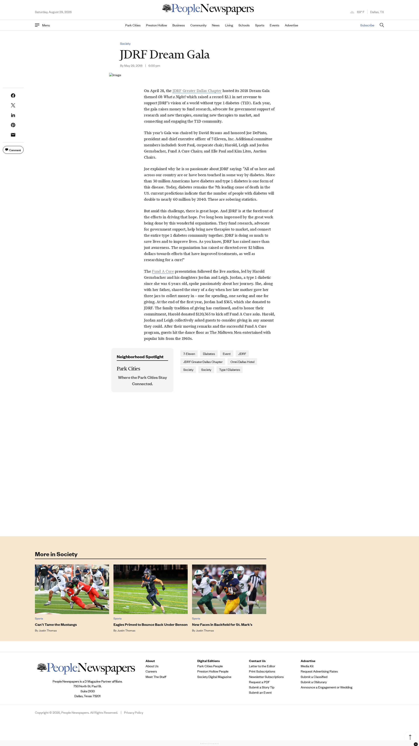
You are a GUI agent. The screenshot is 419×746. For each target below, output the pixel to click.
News (216, 25)
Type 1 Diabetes (229, 369)
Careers (151, 671)
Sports (259, 25)
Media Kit (307, 666)
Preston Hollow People (212, 671)
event (227, 353)
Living (229, 25)
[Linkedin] (13, 115)
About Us (152, 666)
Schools (244, 25)
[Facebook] (13, 95)
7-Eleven (189, 353)
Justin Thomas (48, 630)
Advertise (291, 25)
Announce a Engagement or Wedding (326, 687)
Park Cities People (210, 666)
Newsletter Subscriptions (266, 677)
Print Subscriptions (262, 671)
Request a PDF (259, 682)
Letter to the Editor (262, 666)
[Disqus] (209, 468)
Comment (15, 149)
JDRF (242, 353)
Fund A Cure (163, 271)
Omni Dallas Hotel (242, 361)
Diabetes (209, 353)
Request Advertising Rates (319, 671)
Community (198, 25)
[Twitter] (13, 105)
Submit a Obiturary (314, 682)
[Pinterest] (13, 125)
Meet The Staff (156, 677)
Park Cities (133, 25)
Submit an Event (260, 692)
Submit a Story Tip (261, 687)
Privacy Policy (133, 712)
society (188, 369)
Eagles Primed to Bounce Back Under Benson (150, 624)
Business (178, 25)
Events (274, 25)
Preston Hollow (156, 25)
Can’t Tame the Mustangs (56, 624)
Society (125, 43)
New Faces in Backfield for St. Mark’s (222, 624)
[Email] (13, 135)
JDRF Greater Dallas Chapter (203, 361)
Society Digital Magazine (214, 677)
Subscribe (367, 25)
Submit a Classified (314, 677)
